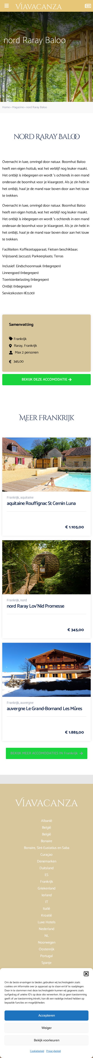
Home (6, 107)
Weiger (47, 1028)
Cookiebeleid (37, 1051)
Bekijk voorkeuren (46, 1040)
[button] (86, 973)
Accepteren (46, 1015)
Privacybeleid (53, 1051)
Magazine (18, 107)
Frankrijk (20, 339)
